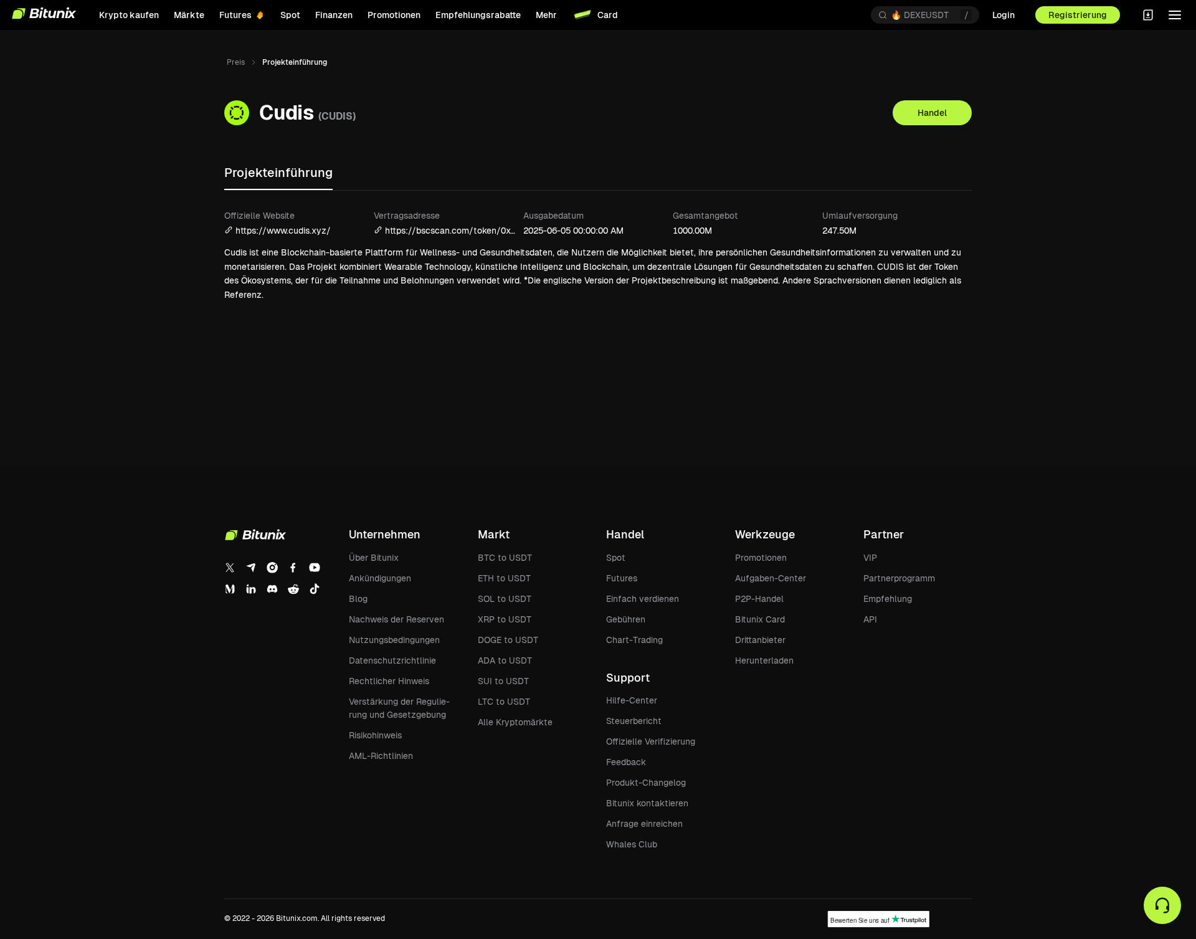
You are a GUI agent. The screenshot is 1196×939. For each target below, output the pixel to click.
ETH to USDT (504, 578)
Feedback (626, 762)
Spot (615, 557)
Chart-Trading (634, 640)
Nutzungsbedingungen (394, 640)
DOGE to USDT (508, 640)
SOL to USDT (504, 598)
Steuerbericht (634, 721)
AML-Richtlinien (381, 755)
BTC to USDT (505, 557)
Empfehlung (887, 598)
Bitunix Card (760, 619)
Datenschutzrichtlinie (392, 660)
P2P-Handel (759, 598)
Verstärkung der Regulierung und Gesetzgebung (399, 708)
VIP (870, 557)
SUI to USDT (503, 681)
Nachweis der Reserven (396, 619)
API (870, 619)
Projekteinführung (278, 172)
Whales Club (631, 844)
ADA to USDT (505, 660)
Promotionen (761, 557)
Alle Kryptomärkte (515, 722)
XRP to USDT (504, 619)
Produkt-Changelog (646, 782)
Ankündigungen (380, 578)
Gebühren (625, 619)
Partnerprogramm (899, 578)
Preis (236, 62)
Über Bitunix (374, 557)
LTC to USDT (504, 701)
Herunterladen (764, 660)
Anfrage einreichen (644, 823)
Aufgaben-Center (770, 578)
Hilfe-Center (631, 700)
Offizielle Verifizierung (650, 741)
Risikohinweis (375, 735)
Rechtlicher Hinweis (389, 681)
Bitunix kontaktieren (647, 803)
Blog (358, 598)
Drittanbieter (760, 640)
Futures (621, 578)
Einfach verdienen (642, 598)
